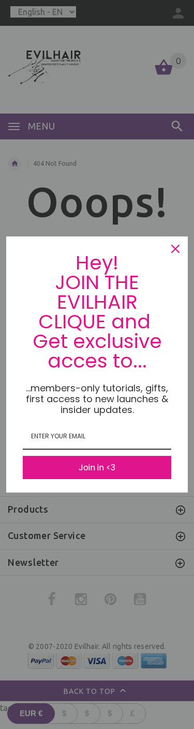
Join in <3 (97, 467)
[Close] (175, 248)
